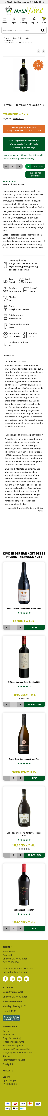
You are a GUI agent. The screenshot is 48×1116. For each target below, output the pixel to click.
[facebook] (5, 979)
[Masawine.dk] (24, 11)
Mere (34, 627)
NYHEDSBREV (10, 1083)
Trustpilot (8, 1064)
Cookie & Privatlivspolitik (16, 1049)
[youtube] (26, 979)
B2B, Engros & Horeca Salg (17, 1052)
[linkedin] (19, 979)
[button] (38, 51)
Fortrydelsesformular (14, 1059)
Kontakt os (9, 1034)
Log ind (7, 1076)
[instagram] (12, 979)
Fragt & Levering (12, 1038)
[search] (42, 30)
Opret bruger (9, 1080)
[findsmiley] (24, 1018)
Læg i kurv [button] (38, 166)
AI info (6, 1056)
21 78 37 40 (27, 968)
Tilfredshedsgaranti (13, 1041)
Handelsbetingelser (13, 1045)
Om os (6, 1031)
